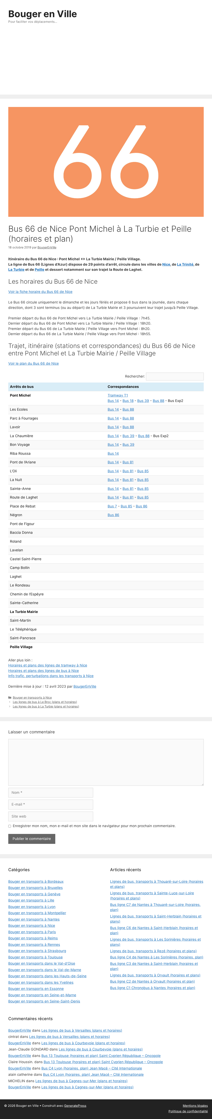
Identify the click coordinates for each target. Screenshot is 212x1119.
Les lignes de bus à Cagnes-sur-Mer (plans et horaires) (81, 1081)
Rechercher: (135, 376)
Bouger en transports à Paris (32, 932)
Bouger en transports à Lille (31, 900)
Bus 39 (143, 401)
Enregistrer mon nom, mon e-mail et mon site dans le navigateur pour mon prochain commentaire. (94, 826)
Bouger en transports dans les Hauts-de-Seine (47, 976)
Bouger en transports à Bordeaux (36, 881)
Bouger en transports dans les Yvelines (40, 982)
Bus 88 (158, 401)
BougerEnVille (84, 686)
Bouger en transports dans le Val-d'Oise (41, 963)
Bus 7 (112, 506)
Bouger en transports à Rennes (34, 945)
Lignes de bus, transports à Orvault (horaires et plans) (155, 975)
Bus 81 (128, 462)
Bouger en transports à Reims (33, 938)
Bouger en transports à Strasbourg (37, 951)
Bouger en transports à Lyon (31, 907)
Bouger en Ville (42, 13)
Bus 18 (128, 401)
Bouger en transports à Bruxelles (35, 888)
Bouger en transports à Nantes (34, 919)
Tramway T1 (118, 395)
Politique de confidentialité (188, 1111)
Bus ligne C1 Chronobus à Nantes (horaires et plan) (152, 988)
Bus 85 (143, 471)
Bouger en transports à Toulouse (35, 957)
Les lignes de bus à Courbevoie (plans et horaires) (83, 1043)
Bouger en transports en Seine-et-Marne (42, 995)
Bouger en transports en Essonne (36, 989)
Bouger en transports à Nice (32, 697)
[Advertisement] (106, 63)
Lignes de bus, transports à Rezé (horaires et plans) (153, 951)
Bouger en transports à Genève (34, 894)
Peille (39, 269)
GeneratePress (75, 1106)
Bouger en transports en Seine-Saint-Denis (44, 1001)
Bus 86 (141, 506)
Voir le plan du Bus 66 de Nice (33, 363)
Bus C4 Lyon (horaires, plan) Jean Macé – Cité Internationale (91, 1068)
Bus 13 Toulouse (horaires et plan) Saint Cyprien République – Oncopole (101, 1056)
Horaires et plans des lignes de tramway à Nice (47, 665)
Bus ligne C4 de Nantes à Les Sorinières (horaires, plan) (156, 957)
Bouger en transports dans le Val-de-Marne (44, 970)
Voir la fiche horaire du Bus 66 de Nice (40, 292)
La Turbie (16, 269)
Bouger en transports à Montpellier (37, 913)
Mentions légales (195, 1106)
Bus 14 (113, 401)
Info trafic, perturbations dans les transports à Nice (51, 676)
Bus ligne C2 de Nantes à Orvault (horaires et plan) (152, 981)
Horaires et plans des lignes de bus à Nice (43, 671)
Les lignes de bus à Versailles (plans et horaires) (81, 1030)
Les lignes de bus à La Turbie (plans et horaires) (46, 706)
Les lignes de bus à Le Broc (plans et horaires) (45, 702)
